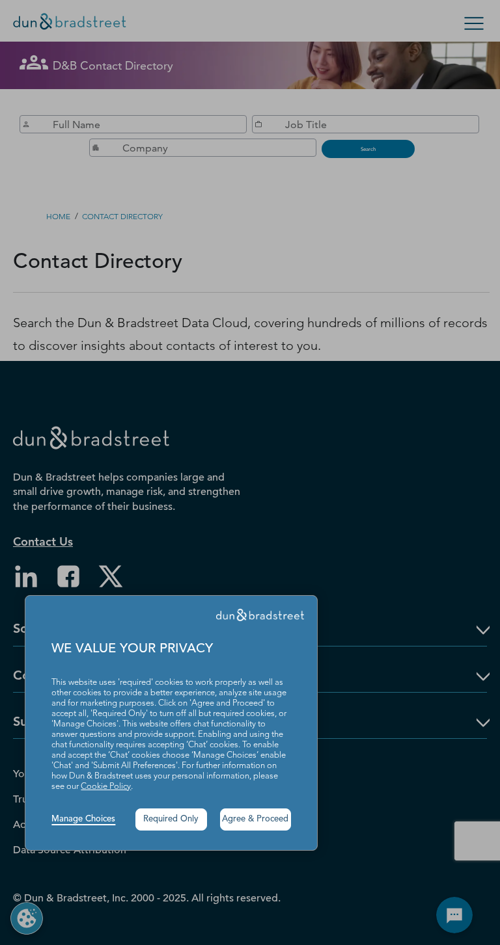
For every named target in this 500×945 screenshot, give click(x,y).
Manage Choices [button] (83, 819)
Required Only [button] (171, 819)
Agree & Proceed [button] (255, 819)
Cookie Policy (106, 786)
